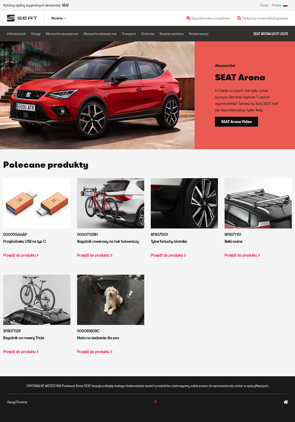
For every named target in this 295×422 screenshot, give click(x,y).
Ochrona (147, 34)
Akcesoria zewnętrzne (62, 34)
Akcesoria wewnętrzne (100, 34)
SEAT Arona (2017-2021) (270, 34)
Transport (129, 34)
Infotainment (16, 34)
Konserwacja (198, 34)
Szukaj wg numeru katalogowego (264, 18)
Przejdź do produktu (19, 255)
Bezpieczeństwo (172, 34)
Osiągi (36, 34)
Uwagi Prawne (17, 402)
